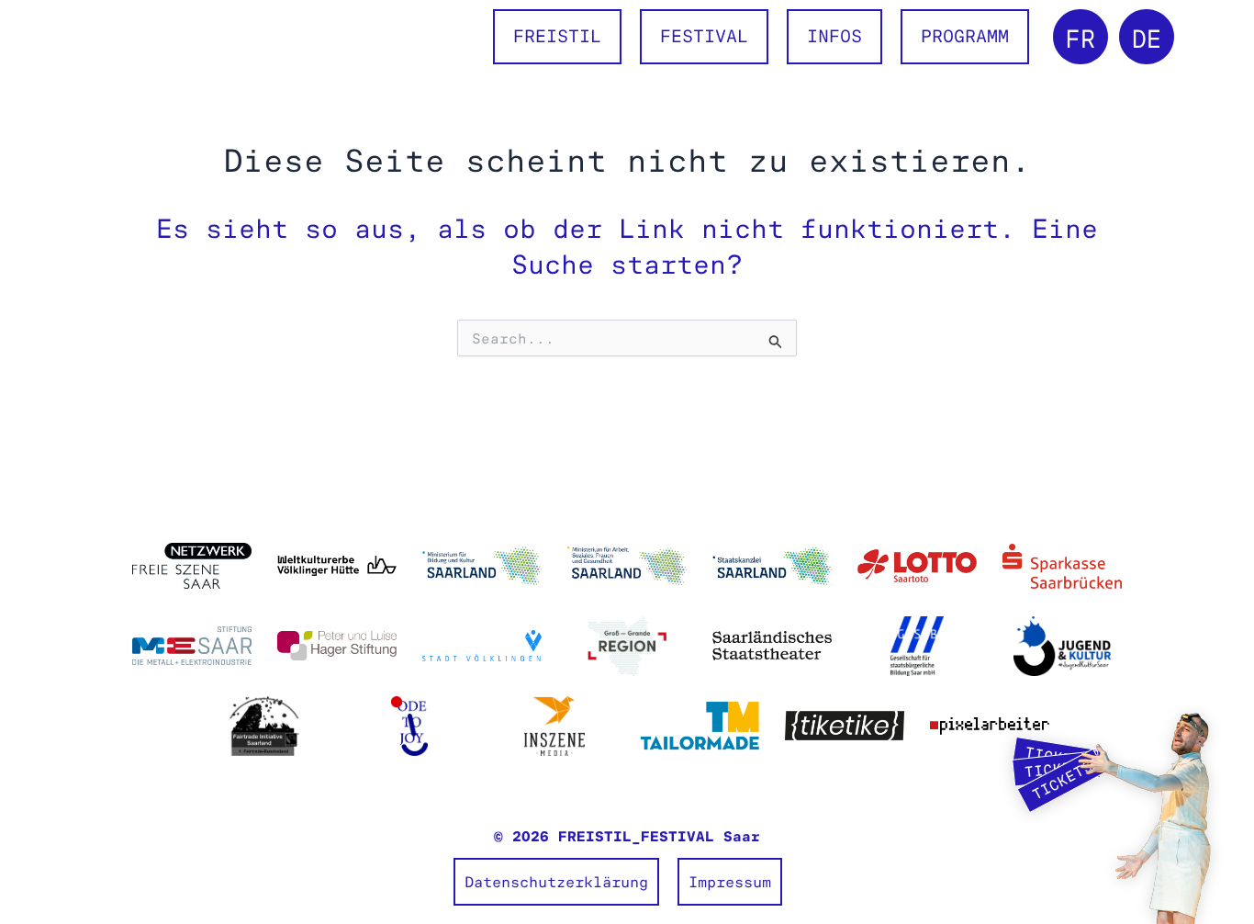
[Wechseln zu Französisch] (1080, 36)
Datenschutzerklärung (556, 882)
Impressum (730, 882)
